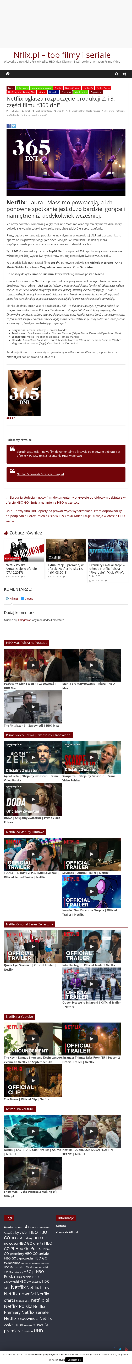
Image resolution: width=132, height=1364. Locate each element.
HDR (45, 1281)
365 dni (60, 110)
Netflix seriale (35, 1312)
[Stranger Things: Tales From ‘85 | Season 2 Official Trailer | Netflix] (91, 1039)
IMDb (7, 1288)
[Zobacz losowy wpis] (124, 74)
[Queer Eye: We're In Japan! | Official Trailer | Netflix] (91, 984)
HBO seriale (24, 1277)
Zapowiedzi (96, 92)
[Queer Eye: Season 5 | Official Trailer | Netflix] (33, 946)
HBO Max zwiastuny (13, 1272)
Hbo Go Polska (29, 1248)
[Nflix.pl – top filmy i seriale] (8, 74)
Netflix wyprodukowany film (21, 92)
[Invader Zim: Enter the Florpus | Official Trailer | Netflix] (91, 891)
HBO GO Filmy (22, 1238)
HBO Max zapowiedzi (36, 1267)
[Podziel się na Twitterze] (14, 126)
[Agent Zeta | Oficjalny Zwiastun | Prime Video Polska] (33, 757)
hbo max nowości (40, 1263)
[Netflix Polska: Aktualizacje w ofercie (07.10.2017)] (24, 541)
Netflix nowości (93, 110)
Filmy (10, 87)
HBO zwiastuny (30, 1281)
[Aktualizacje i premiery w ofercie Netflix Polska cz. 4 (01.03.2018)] (66, 541)
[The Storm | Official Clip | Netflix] (33, 1080)
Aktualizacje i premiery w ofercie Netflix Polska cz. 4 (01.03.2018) (66, 568)
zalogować (24, 620)
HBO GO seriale (37, 1253)
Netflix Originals (23, 1301)
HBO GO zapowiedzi (18, 1258)
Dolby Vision (19, 1232)
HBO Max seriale (13, 1267)
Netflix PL (88, 87)
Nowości (53, 92)
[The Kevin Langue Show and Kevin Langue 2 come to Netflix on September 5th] (33, 1039)
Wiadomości (81, 92)
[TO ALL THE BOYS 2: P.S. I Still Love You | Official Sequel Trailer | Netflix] (33, 854)
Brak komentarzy (43, 110)
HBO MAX (25, 1263)
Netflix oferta (108, 110)
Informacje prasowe (41, 87)
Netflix (58, 87)
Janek (28, 110)
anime (33, 1227)
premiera (12, 1330)
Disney (40, 1227)
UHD (38, 1330)
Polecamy (66, 92)
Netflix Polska (103, 87)
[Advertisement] (66, 24)
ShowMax (27, 1331)
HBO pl (29, 1271)
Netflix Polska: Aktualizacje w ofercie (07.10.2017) (21, 568)
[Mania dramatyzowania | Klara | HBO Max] (91, 665)
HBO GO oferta (30, 1243)
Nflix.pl (42, 92)
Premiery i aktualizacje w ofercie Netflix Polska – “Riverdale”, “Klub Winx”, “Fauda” (107, 570)
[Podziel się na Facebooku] (9, 126)
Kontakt (61, 1225)
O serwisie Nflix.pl (67, 1232)
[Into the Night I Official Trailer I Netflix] (91, 946)
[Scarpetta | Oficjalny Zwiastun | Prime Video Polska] (91, 757)
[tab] (11, 600)
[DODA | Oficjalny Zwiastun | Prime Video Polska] (33, 799)
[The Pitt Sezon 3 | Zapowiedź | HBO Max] (33, 706)
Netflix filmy (79, 110)
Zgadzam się (74, 1359)
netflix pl (120, 110)
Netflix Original (72, 87)
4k (27, 1226)
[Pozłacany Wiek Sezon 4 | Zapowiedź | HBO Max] (33, 665)
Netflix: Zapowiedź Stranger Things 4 (40, 474)
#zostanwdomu (14, 1227)
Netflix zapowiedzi (29, 115)
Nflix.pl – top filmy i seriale (62, 54)
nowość (43, 115)
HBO (33, 1232)
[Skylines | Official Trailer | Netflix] (91, 854)
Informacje (22, 87)
